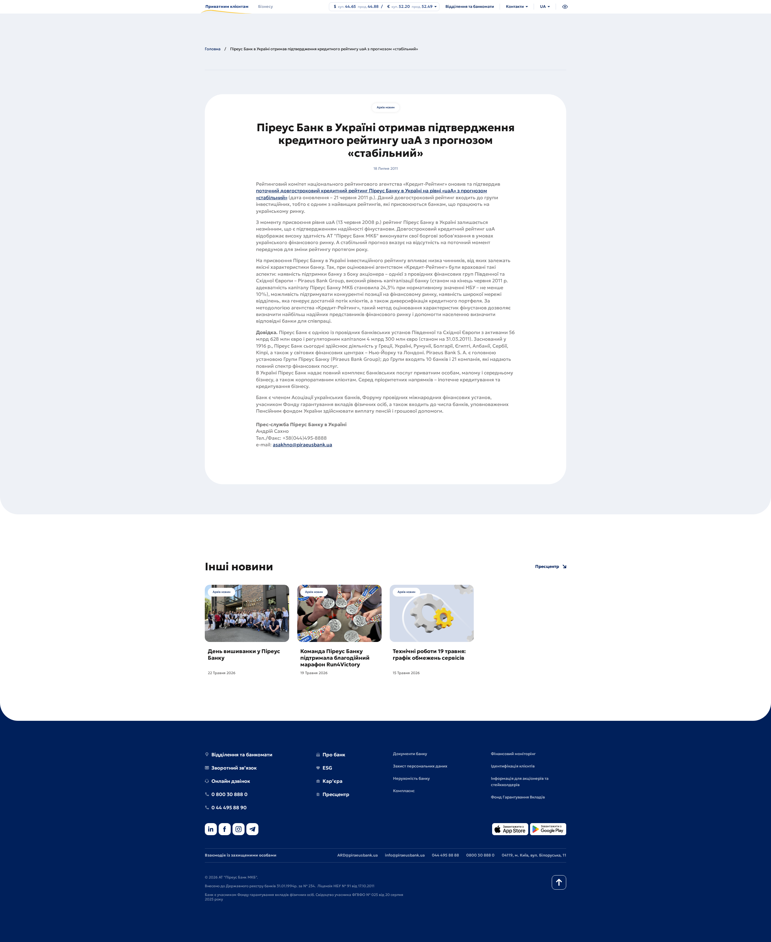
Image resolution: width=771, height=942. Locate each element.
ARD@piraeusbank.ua (357, 855)
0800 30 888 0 (480, 855)
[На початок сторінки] (559, 882)
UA (543, 6)
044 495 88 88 (445, 855)
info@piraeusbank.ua (405, 855)
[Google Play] (548, 829)
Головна (212, 48)
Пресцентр (547, 566)
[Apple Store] (510, 829)
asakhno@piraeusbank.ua (302, 445)
